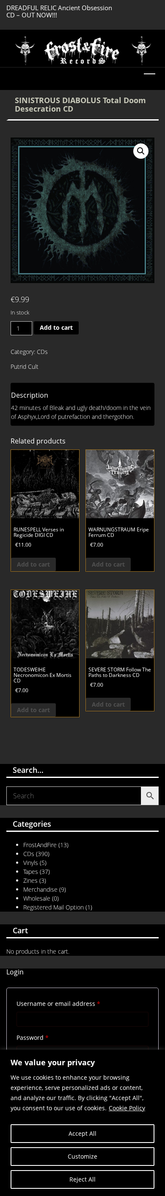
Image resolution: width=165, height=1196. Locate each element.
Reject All (82, 1179)
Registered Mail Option (53, 907)
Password (45, 1037)
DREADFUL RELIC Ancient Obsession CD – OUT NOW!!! (59, 11)
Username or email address (71, 1003)
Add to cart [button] (33, 564)
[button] (140, 151)
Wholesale (36, 898)
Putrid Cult (24, 366)
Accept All (82, 1133)
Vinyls (30, 863)
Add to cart (56, 327)
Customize (82, 1156)
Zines (30, 880)
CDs (42, 352)
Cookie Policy (127, 1108)
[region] (82, 1123)
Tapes (30, 872)
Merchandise (40, 889)
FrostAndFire (40, 845)
